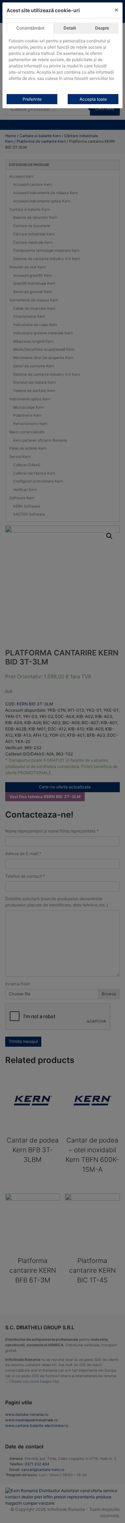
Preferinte (32, 99)
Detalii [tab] (70, 28)
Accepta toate (93, 99)
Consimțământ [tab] (30, 28)
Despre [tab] (102, 28)
